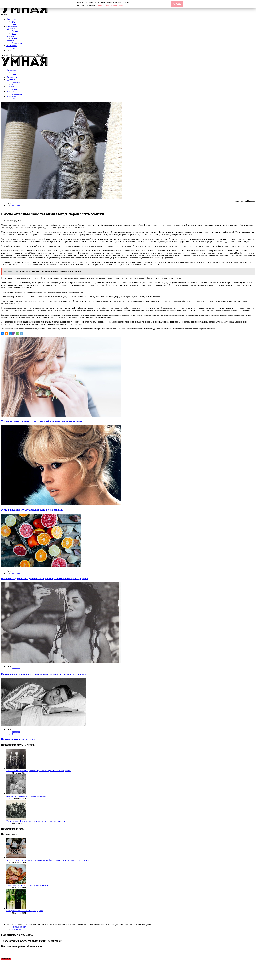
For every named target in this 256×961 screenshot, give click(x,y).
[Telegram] (21, 333)
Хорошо (177, 4)
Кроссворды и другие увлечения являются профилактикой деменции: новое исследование (47, 860)
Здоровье (10, 29)
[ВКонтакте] (2, 333)
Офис (14, 24)
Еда (13, 21)
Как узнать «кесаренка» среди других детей (26, 796)
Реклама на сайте (19, 927)
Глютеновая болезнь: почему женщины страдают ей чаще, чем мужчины (43, 674)
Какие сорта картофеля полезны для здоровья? (27, 885)
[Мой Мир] (10, 333)
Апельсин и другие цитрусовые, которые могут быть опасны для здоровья (44, 578)
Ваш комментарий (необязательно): (22, 946)
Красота (10, 36)
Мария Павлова (248, 201)
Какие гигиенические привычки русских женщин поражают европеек (38, 770)
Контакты (16, 929)
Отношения (11, 26)
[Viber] (13, 333)
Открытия (11, 19)
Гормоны (16, 31)
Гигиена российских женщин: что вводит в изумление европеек (35, 821)
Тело (14, 33)
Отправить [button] (6, 959)
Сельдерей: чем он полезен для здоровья (24, 910)
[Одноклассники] (6, 333)
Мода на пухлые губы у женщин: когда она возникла (32, 509)
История (10, 41)
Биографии (17, 43)
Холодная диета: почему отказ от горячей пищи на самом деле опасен (41, 421)
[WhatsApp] (17, 333)
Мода (14, 38)
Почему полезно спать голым (18, 739)
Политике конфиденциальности (110, 5)
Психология (11, 45)
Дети (14, 48)
